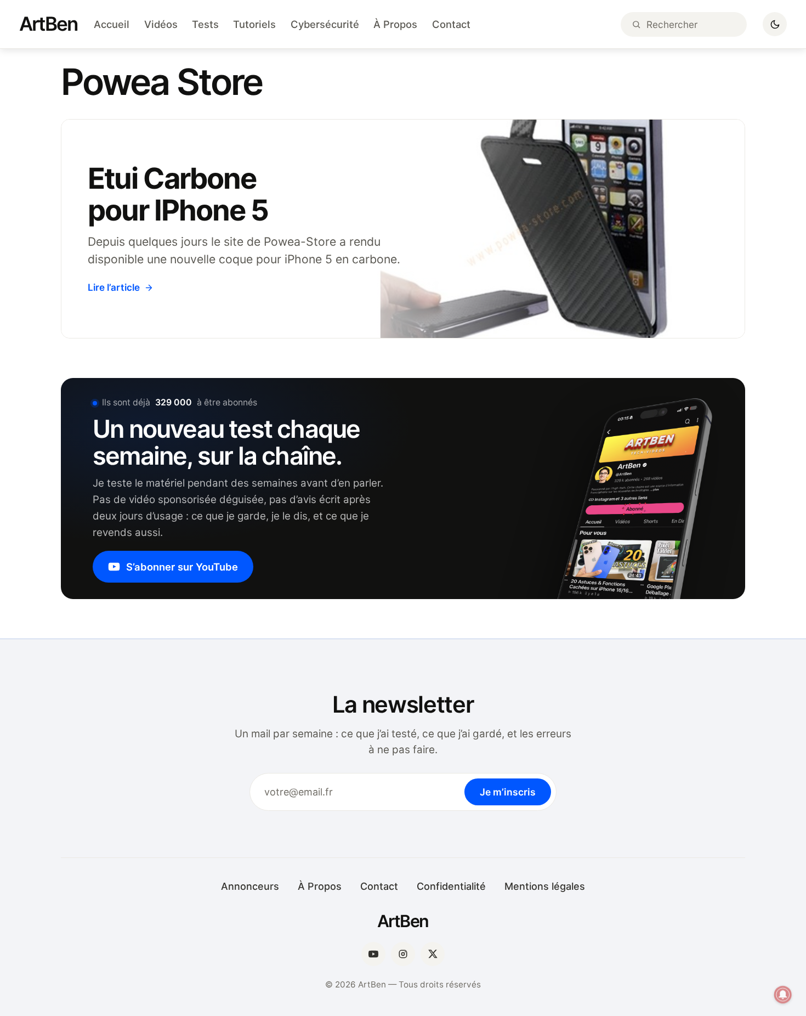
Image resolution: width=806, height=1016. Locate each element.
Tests (205, 24)
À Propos (395, 24)
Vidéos (161, 24)
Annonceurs (250, 886)
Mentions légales (544, 886)
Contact (451, 24)
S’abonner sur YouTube (182, 567)
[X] (433, 954)
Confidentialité (451, 886)
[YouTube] (373, 954)
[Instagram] (403, 954)
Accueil (111, 24)
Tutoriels (254, 24)
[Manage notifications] (783, 994)
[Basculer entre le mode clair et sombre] (775, 24)
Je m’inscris (508, 792)
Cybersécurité (325, 24)
